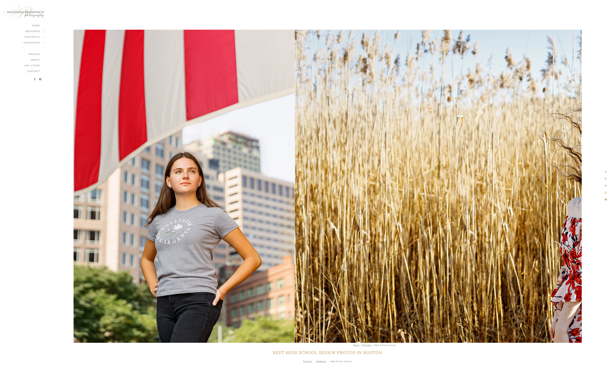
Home (36, 25)
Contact (33, 71)
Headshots (32, 42)
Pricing (34, 54)
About (35, 60)
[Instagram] (40, 79)
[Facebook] (34, 79)
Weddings (32, 31)
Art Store (32, 65)
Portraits (32, 37)
